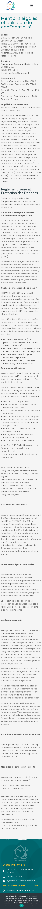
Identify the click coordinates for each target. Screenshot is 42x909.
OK (22, 906)
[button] (31, 5)
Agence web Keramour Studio (15, 64)
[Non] (39, 901)
